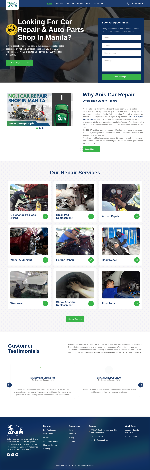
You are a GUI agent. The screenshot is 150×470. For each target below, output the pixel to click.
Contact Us (98, 3)
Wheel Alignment (21, 259)
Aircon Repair (110, 216)
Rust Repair (109, 303)
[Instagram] (12, 454)
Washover (16, 303)
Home (49, 3)
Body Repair (109, 259)
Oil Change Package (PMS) (23, 216)
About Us (59, 3)
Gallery (80, 3)
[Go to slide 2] (40, 128)
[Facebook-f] (8, 454)
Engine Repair (65, 259)
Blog (88, 3)
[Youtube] (16, 454)
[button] (9, 385)
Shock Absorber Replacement (66, 303)
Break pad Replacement (64, 216)
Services (70, 3)
